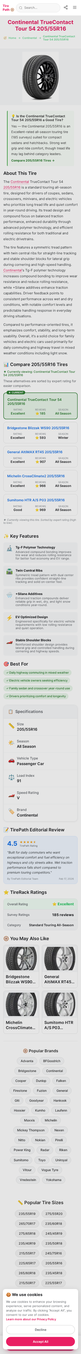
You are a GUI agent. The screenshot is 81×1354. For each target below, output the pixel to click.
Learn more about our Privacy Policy (31, 1319)
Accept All (40, 1341)
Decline (40, 1330)
